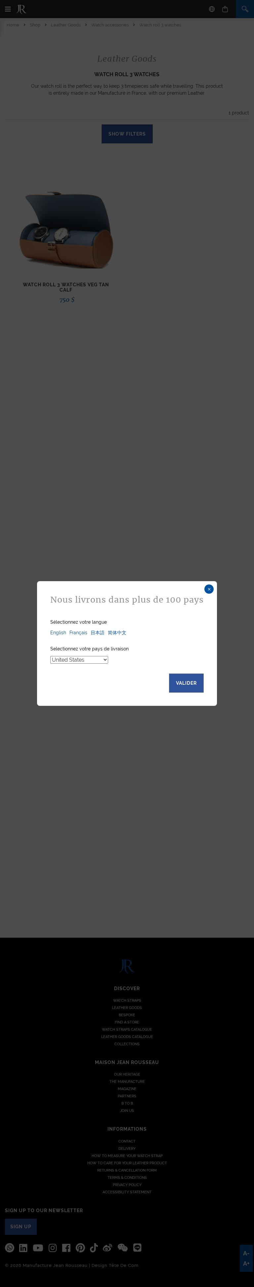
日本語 (98, 632)
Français (78, 632)
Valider (186, 683)
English (58, 632)
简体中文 (117, 632)
